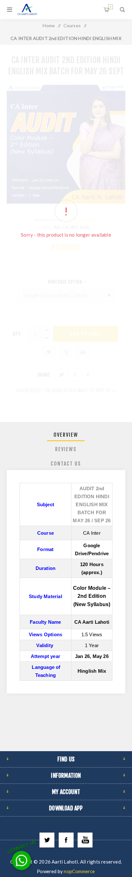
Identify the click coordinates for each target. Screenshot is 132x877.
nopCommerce (79, 871)
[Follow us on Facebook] (66, 840)
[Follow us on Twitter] (46, 840)
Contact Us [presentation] (66, 463)
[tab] (66, 434)
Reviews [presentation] (66, 449)
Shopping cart (110, 7)
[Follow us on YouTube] (85, 840)
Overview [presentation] (66, 435)
